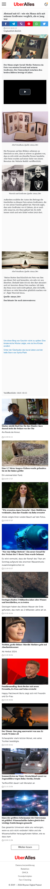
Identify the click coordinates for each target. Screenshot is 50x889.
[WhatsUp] (37, 23)
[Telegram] (13, 23)
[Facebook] (6, 23)
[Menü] (4, 4)
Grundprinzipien (25, 876)
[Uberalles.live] (24, 4)
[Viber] (21, 23)
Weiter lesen (25, 847)
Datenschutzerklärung (25, 865)
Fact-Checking (25, 880)
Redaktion (25, 869)
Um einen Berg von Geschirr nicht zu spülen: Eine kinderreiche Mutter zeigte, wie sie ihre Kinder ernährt (25, 343)
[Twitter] (44, 23)
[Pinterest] (29, 23)
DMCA (25, 873)
